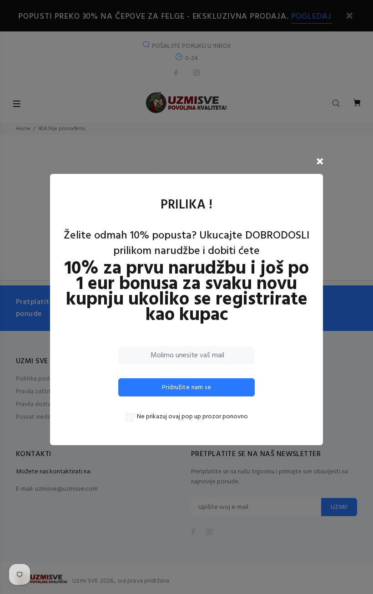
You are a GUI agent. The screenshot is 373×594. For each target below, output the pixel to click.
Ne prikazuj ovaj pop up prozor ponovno (192, 416)
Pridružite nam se (186, 387)
